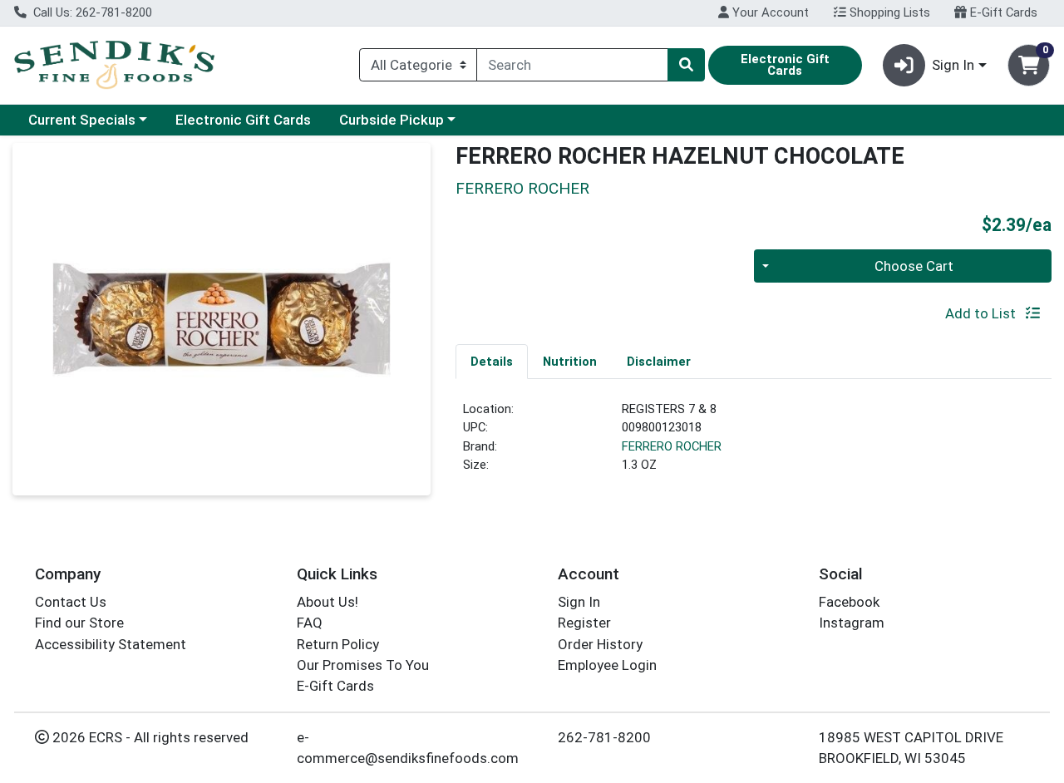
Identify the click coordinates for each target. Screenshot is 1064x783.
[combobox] (572, 64)
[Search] (685, 64)
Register (584, 622)
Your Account (769, 12)
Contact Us (70, 601)
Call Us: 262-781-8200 (91, 12)
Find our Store (79, 622)
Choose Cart (913, 266)
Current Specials (81, 119)
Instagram (851, 622)
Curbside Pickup (391, 119)
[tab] (492, 360)
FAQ (310, 622)
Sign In (579, 601)
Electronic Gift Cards (243, 119)
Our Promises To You (363, 665)
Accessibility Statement (110, 644)
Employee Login (607, 665)
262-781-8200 (604, 737)
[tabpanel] (754, 444)
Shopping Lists (888, 12)
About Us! (327, 601)
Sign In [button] (953, 65)
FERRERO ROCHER (672, 446)
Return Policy (338, 644)
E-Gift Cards (1002, 12)
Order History (600, 644)
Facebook (849, 601)
